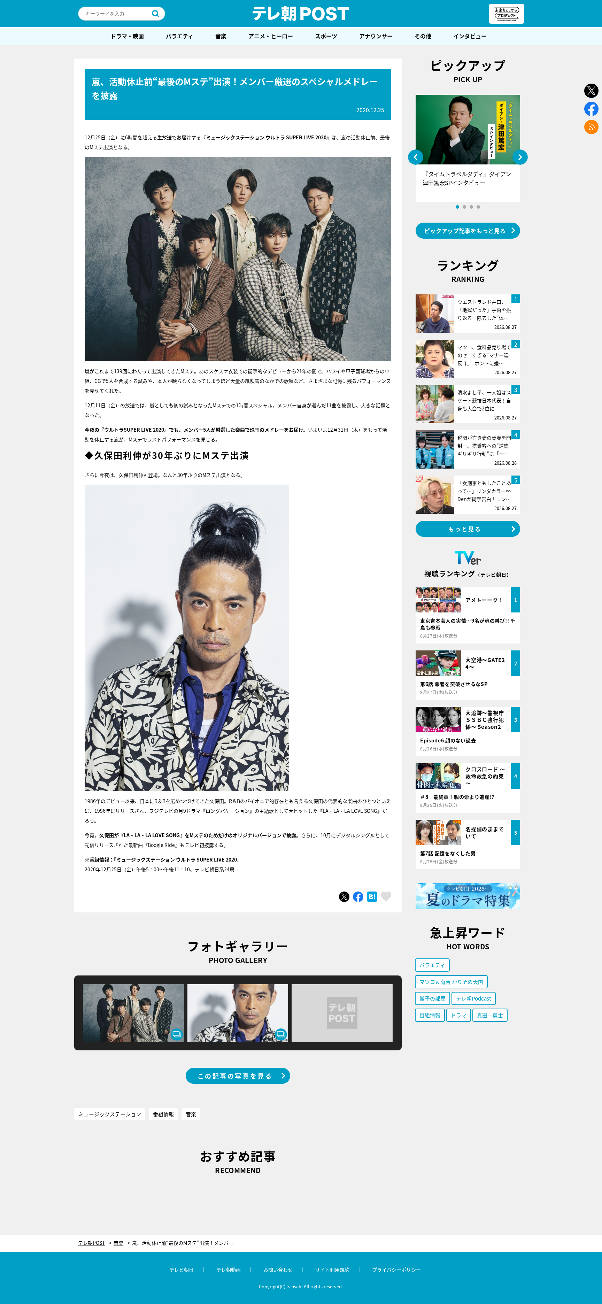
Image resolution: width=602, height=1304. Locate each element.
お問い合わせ (278, 1269)
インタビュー (470, 36)
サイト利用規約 (332, 1269)
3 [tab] (471, 207)
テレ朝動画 (228, 1269)
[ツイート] (344, 897)
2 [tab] (464, 207)
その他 (423, 36)
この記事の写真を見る (235, 1075)
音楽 (220, 36)
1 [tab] (457, 207)
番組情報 (163, 1114)
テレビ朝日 (181, 1269)
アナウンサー (376, 36)
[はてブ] (372, 897)
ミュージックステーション (109, 1114)
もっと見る (465, 529)
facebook (591, 109)
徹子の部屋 (432, 998)
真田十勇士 (490, 1015)
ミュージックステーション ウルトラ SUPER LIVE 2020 (176, 859)
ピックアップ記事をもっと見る (465, 230)
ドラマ (458, 1015)
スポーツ (326, 36)
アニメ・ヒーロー (270, 36)
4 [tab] (478, 207)
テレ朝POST (301, 13)
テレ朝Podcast (473, 998)
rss (591, 127)
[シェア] (358, 897)
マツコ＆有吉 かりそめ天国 (451, 981)
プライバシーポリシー (396, 1269)
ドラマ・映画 (127, 36)
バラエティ (179, 36)
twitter (591, 91)
